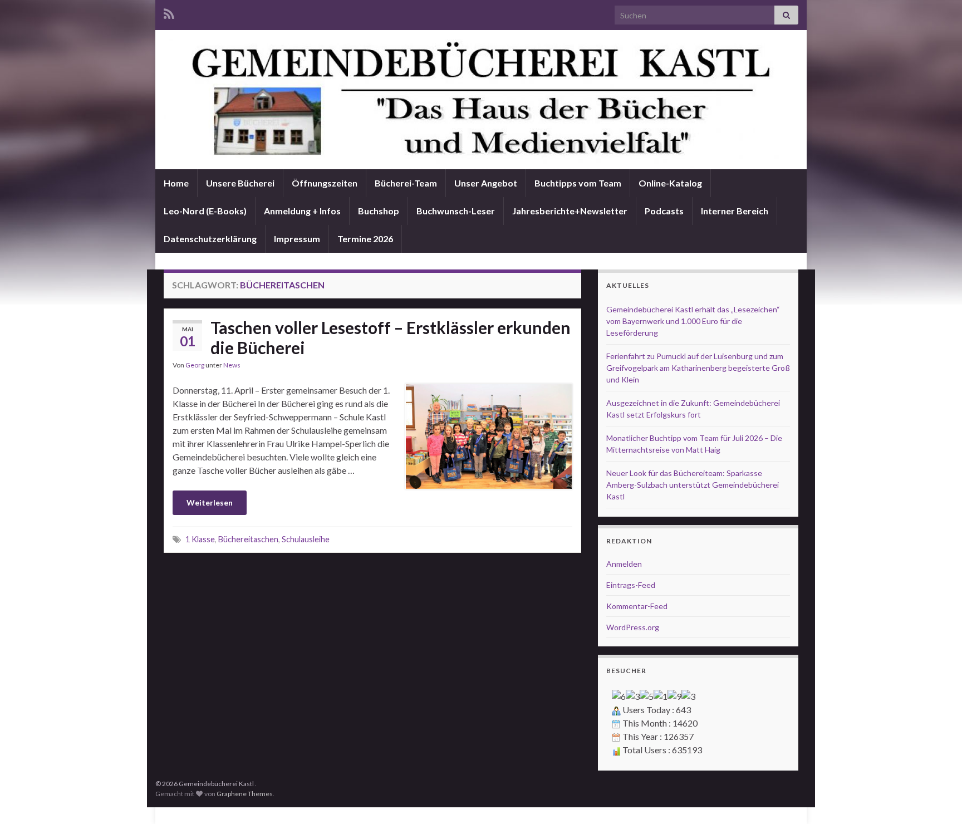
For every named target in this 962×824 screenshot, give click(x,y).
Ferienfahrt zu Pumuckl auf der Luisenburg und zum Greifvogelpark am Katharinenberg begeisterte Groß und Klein (698, 367)
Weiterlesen (209, 502)
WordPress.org (632, 627)
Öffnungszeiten (324, 183)
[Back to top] (937, 799)
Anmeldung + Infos (302, 210)
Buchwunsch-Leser (455, 210)
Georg (194, 365)
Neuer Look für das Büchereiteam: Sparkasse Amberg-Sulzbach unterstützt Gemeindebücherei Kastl (692, 484)
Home (176, 183)
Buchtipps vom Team (577, 183)
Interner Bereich (734, 210)
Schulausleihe (306, 539)
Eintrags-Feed (630, 585)
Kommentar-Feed (636, 606)
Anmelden (624, 563)
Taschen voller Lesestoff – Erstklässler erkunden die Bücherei (390, 337)
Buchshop (378, 210)
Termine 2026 (365, 238)
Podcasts (664, 210)
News (231, 365)
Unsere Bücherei (240, 183)
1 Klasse (200, 539)
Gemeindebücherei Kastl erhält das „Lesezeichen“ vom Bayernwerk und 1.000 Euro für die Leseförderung (693, 321)
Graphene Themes (245, 793)
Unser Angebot (485, 183)
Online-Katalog (670, 183)
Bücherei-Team (406, 183)
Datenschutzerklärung (210, 238)
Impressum (297, 238)
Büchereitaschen (248, 539)
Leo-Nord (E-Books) (205, 210)
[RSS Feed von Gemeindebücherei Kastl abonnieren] (169, 12)
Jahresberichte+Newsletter (569, 210)
